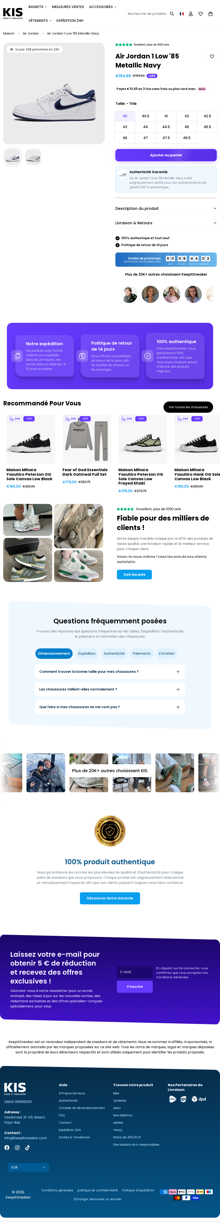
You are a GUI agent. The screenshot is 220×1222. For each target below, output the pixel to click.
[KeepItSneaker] (13, 14)
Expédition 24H (70, 1130)
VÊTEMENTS (38, 20)
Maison (8, 33)
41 (166, 116)
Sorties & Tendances (74, 1137)
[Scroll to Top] (212, 1198)
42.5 (207, 116)
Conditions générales (57, 1190)
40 (125, 116)
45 (187, 126)
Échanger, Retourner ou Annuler (98, 1199)
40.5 (145, 116)
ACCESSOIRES (101, 6)
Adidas (118, 1122)
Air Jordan (31, 33)
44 (145, 126)
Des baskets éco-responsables (136, 1144)
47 (145, 137)
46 (125, 137)
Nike (116, 1093)
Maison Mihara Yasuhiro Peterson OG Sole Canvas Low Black (29, 474)
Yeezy (117, 1130)
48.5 (187, 137)
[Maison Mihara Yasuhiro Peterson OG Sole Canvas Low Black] (30, 438)
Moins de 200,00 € (127, 1137)
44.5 (166, 126)
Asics (117, 1108)
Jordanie (119, 1100)
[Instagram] (17, 1147)
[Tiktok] (27, 1147)
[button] (182, 14)
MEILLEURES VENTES (68, 6)
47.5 (166, 137)
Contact (65, 1122)
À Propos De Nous (72, 1093)
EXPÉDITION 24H (70, 20)
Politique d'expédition (138, 1190)
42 (187, 116)
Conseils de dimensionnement (82, 1108)
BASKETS (36, 6)
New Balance (122, 1115)
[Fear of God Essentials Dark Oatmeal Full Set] (87, 438)
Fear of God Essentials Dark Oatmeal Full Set (85, 472)
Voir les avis (134, 574)
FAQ (62, 1115)
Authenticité (68, 1100)
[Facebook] (6, 1147)
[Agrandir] (95, 52)
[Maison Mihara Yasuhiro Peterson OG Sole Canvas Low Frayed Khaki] (142, 438)
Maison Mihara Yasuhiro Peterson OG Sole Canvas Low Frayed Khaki (140, 477)
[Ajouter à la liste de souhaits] (212, 56)
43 (125, 126)
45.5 (207, 126)
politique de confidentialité (98, 1190)
